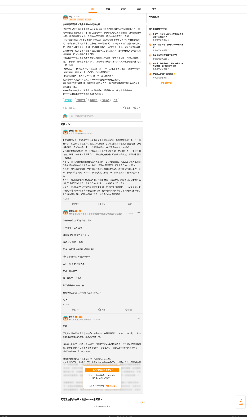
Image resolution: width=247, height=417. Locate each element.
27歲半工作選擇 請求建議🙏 (164, 74)
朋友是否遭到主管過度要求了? (165, 55)
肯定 (103, 204)
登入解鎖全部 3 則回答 (102, 370)
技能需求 (93, 100)
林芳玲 (71, 317)
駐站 (123, 9)
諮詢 (139, 9)
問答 (93, 9)
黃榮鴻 (71, 211)
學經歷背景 (80, 100)
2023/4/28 (76, 17)
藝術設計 (68, 100)
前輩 (108, 9)
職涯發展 (105, 100)
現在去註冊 (110, 386)
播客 (154, 9)
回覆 (130, 204)
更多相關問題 (166, 83)
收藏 (128, 108)
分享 (138, 108)
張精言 (71, 131)
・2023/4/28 (89, 133)
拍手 (77, 204)
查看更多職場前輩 (101, 406)
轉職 (115, 100)
